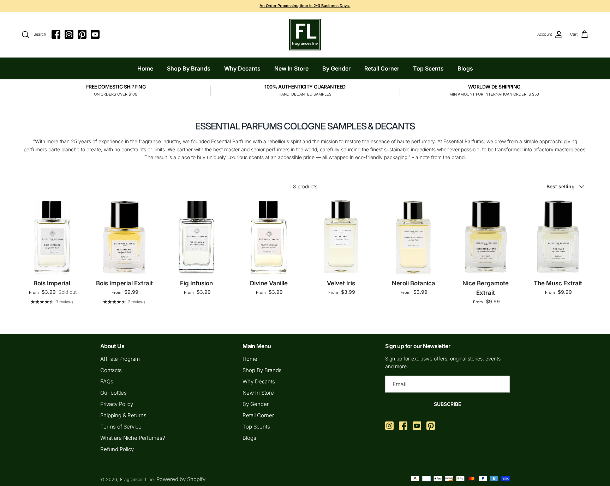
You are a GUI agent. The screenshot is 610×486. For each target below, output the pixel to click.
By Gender (336, 68)
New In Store (291, 68)
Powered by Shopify (180, 479)
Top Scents (428, 68)
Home (145, 68)
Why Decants (242, 68)
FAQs (106, 381)
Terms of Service (121, 426)
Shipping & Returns (123, 415)
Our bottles (113, 392)
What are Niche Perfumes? (132, 438)
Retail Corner (381, 68)
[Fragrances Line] (305, 34)
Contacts (111, 370)
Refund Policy (117, 449)
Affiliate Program (120, 359)
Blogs (465, 68)
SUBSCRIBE (447, 404)
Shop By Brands (188, 68)
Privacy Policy (116, 404)
